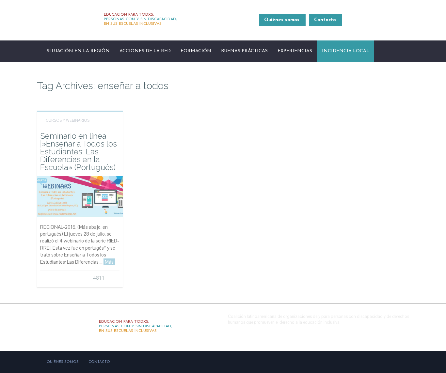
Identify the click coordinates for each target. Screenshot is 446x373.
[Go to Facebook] (374, 332)
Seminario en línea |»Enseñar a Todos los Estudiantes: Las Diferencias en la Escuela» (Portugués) (78, 151)
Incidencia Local (345, 51)
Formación (196, 51)
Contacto (325, 20)
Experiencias (295, 51)
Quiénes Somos (63, 362)
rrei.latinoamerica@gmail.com (379, 23)
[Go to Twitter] (388, 332)
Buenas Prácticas (244, 51)
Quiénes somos (281, 20)
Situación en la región (78, 51)
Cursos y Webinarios (67, 120)
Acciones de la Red (145, 51)
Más (109, 262)
